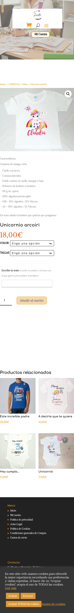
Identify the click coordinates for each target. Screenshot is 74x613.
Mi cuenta (15, 515)
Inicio (3, 84)
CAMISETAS (14, 84)
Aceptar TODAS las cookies (23, 604)
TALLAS (4, 252)
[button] (68, 93)
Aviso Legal (16, 524)
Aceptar (12, 596)
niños (25, 84)
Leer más (10, 588)
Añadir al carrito (31, 300)
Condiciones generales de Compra (28, 533)
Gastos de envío (18, 537)
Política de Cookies (20, 528)
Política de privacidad (21, 519)
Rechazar (28, 596)
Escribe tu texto (26, 273)
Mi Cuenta (41, 34)
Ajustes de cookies (53, 604)
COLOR (4, 243)
